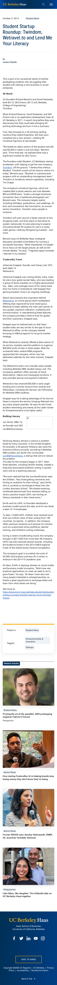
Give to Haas (28, 959)
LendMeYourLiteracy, (13, 455)
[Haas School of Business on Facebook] (14, 938)
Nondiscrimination (39, 970)
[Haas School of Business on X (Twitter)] (21, 938)
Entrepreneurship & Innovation (34, 640)
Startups (29, 647)
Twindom (7, 167)
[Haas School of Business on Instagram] (43, 938)
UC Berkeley (39, 968)
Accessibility (23, 970)
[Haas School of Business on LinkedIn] (28, 938)
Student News (32, 18)
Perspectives (9, 889)
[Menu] (51, 4)
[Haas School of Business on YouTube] (35, 938)
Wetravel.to (8, 300)
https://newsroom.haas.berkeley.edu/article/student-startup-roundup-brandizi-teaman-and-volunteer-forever (28, 595)
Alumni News (10, 772)
